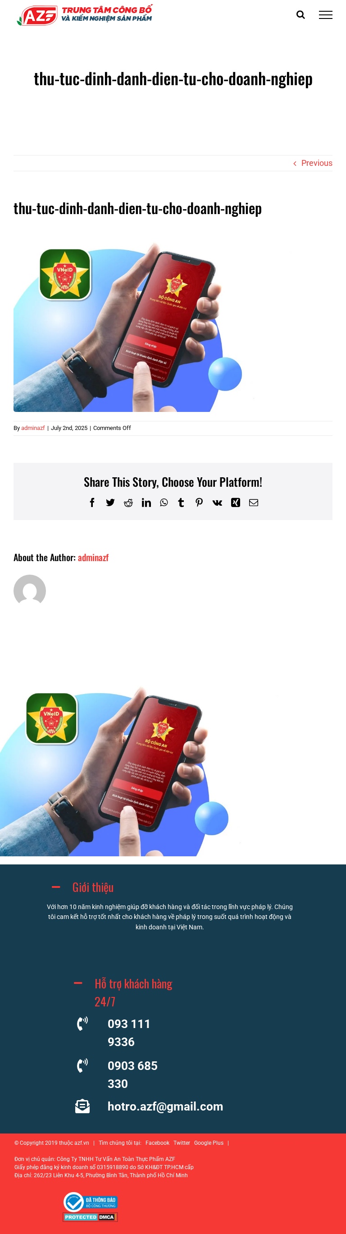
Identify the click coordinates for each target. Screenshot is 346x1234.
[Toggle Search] (300, 14)
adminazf (33, 428)
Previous (316, 163)
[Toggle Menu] (326, 15)
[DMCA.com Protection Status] (90, 1219)
